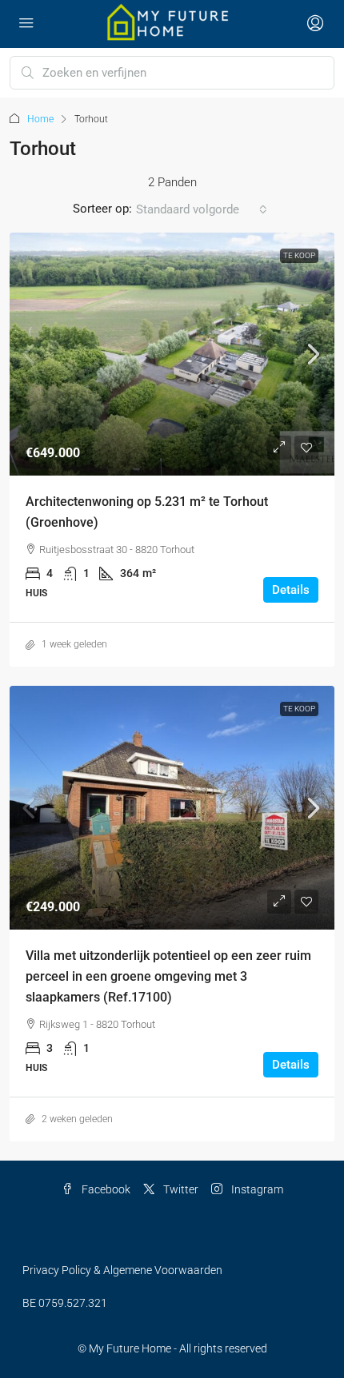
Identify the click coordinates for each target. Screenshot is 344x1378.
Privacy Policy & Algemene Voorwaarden (122, 1270)
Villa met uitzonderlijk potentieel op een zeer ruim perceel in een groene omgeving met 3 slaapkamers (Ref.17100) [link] (168, 976)
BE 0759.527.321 (64, 1302)
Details (291, 590)
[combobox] (202, 209)
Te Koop (299, 255)
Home (40, 119)
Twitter (179, 1189)
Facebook (104, 1189)
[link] (172, 354)
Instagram (256, 1189)
